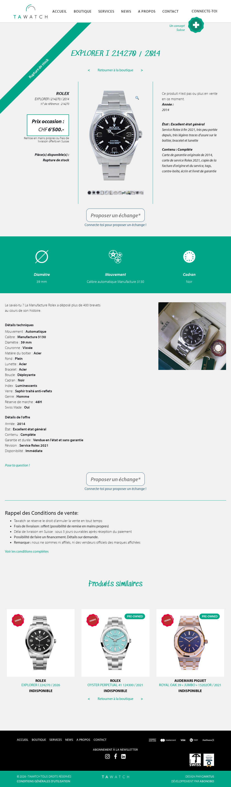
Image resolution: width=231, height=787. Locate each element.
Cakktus (207, 776)
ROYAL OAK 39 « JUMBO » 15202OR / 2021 (190, 685)
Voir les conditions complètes (27, 551)
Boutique (83, 11)
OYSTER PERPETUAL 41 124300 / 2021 (115, 685)
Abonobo (207, 781)
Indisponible (41, 690)
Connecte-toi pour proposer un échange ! (115, 224)
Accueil (59, 11)
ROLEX (40, 680)
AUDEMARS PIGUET (190, 680)
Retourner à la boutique (116, 70)
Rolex (115, 680)
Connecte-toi (204, 11)
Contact (170, 11)
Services (106, 11)
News (126, 11)
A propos (147, 11)
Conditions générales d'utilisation (43, 781)
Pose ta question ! (17, 465)
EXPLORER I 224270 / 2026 (40, 685)
